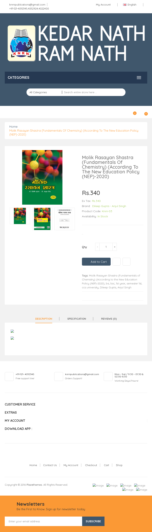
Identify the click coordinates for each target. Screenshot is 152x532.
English (132, 4)
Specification (76, 318)
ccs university (90, 287)
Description (43, 318)
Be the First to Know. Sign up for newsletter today (51, 509)
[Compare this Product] (126, 262)
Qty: (84, 246)
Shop (119, 465)
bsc (112, 283)
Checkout (91, 465)
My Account (71, 465)
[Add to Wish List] (117, 262)
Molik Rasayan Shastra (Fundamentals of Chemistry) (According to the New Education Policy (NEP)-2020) (111, 279)
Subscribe (93, 521)
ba (107, 283)
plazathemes (34, 484)
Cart (106, 465)
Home (13, 126)
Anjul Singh (124, 287)
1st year (120, 283)
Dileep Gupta (108, 287)
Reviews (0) (109, 318)
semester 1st (134, 283)
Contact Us (50, 465)
